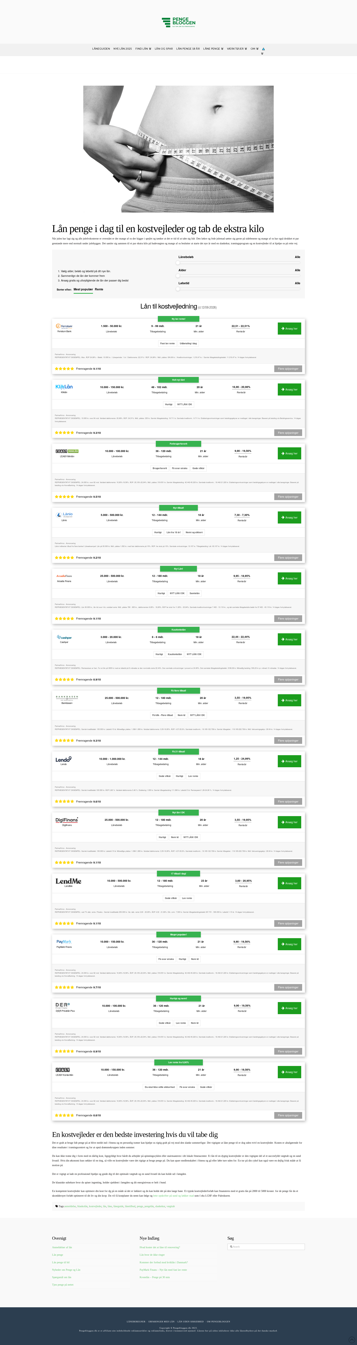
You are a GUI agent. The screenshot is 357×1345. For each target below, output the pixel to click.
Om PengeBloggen (218, 1321)
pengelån (149, 1206)
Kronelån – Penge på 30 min (155, 1277)
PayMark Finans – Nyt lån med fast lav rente (163, 1269)
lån (104, 1206)
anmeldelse (70, 1206)
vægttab (171, 1206)
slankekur (160, 1206)
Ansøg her (291, 1072)
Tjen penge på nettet (62, 1284)
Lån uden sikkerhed (191, 1321)
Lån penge (57, 1254)
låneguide (118, 1206)
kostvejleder (95, 1206)
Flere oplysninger (288, 1115)
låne (110, 1206)
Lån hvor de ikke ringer (152, 1254)
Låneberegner (136, 1321)
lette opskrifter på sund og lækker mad (173, 1195)
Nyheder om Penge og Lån (66, 1269)
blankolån (82, 1206)
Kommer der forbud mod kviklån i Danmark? (164, 1262)
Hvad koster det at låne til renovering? (160, 1247)
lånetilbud (130, 1206)
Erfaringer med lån (162, 1321)
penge (140, 1206)
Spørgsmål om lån (61, 1277)
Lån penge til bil (61, 1262)
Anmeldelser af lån (62, 1247)
